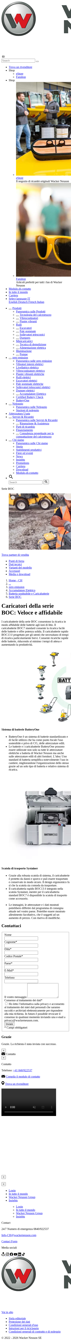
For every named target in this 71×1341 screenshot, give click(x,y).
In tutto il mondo (18, 292)
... (10, 583)
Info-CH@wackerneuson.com (18, 1235)
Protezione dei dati (19, 1321)
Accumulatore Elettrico (32, 393)
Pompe (24, 354)
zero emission (20, 357)
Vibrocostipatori (29, 318)
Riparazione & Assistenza (34, 423)
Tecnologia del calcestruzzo (35, 314)
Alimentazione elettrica (32, 347)
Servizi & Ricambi (23, 416)
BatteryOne (22, 400)
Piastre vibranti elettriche (30, 374)
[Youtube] (16, 1254)
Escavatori (26, 327)
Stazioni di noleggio (27, 410)
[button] (19, 298)
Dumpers (25, 337)
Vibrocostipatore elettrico (30, 370)
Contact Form (9, 1241)
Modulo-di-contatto (20, 288)
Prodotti (16, 308)
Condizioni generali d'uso (23, 1325)
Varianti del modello (20, 567)
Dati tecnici (15, 564)
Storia (19, 446)
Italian (40, 302)
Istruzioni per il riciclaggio (24, 1328)
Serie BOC (15, 596)
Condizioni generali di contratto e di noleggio (35, 1331)
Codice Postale (13, 956)
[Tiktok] (23, 1254)
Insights (20, 459)
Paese (8, 963)
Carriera (13, 295)
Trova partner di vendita (15, 554)
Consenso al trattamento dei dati (23, 1000)
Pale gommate (28, 331)
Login (12, 1190)
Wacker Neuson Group (22, 1197)
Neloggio (17, 403)
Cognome (10, 941)
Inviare (9, 1024)
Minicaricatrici (24, 341)
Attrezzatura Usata (19, 413)
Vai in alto (7, 1312)
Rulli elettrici (23, 377)
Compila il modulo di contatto (23, 1076)
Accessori (14, 570)
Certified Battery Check (29, 397)
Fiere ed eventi (24, 453)
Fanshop (21, 76)
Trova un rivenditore (20, 67)
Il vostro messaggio (15, 997)
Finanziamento (24, 430)
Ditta (7, 949)
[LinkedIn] (20, 1254)
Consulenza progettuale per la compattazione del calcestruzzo (35, 435)
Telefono (9, 977)
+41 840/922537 (22, 1070)
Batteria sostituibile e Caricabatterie (29, 593)
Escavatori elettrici (26, 380)
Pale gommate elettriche (29, 383)
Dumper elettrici (25, 390)
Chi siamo (18, 439)
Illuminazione (24, 351)
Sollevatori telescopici (32, 334)
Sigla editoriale (17, 1318)
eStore (19, 73)
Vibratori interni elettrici (29, 364)
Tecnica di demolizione (33, 344)
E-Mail (9, 970)
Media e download (19, 574)
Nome (7, 934)
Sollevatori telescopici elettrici (33, 387)
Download (22, 469)
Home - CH (15, 580)
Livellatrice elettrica (27, 367)
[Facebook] (12, 1254)
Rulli (19, 324)
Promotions (22, 463)
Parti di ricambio (25, 426)
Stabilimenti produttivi (29, 449)
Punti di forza (16, 561)
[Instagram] (8, 1254)
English (13, 302)
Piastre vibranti (28, 321)
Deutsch (23, 302)
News (19, 456)
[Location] (3, 1254)
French (32, 302)
